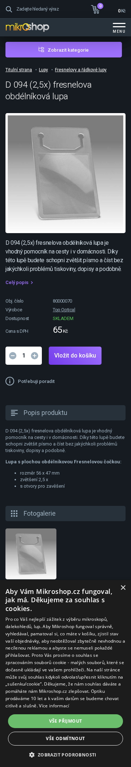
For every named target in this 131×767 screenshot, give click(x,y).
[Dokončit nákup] (108, 8)
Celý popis (16, 282)
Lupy (43, 69)
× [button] (123, 588)
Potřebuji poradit (36, 381)
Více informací (54, 706)
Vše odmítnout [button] (65, 738)
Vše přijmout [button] (65, 721)
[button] (65, 754)
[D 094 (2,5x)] (30, 553)
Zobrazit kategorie (68, 50)
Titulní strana (18, 69)
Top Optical (64, 309)
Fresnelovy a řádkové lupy (81, 69)
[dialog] (65, 673)
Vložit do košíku (75, 355)
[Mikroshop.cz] (27, 27)
